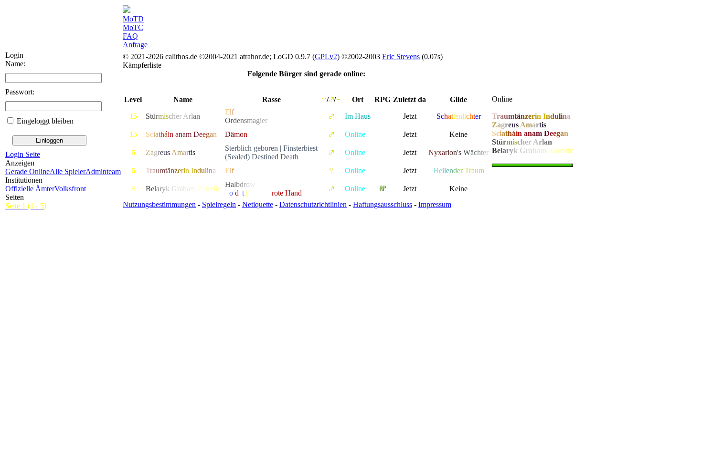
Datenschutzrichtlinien (313, 204)
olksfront (70, 189)
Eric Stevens (401, 56)
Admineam (103, 171)
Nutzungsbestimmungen (159, 204)
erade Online (27, 171)
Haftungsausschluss (382, 204)
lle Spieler (67, 171)
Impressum (434, 204)
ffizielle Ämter (29, 189)
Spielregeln (219, 204)
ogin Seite (22, 154)
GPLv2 (326, 56)
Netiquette (257, 204)
